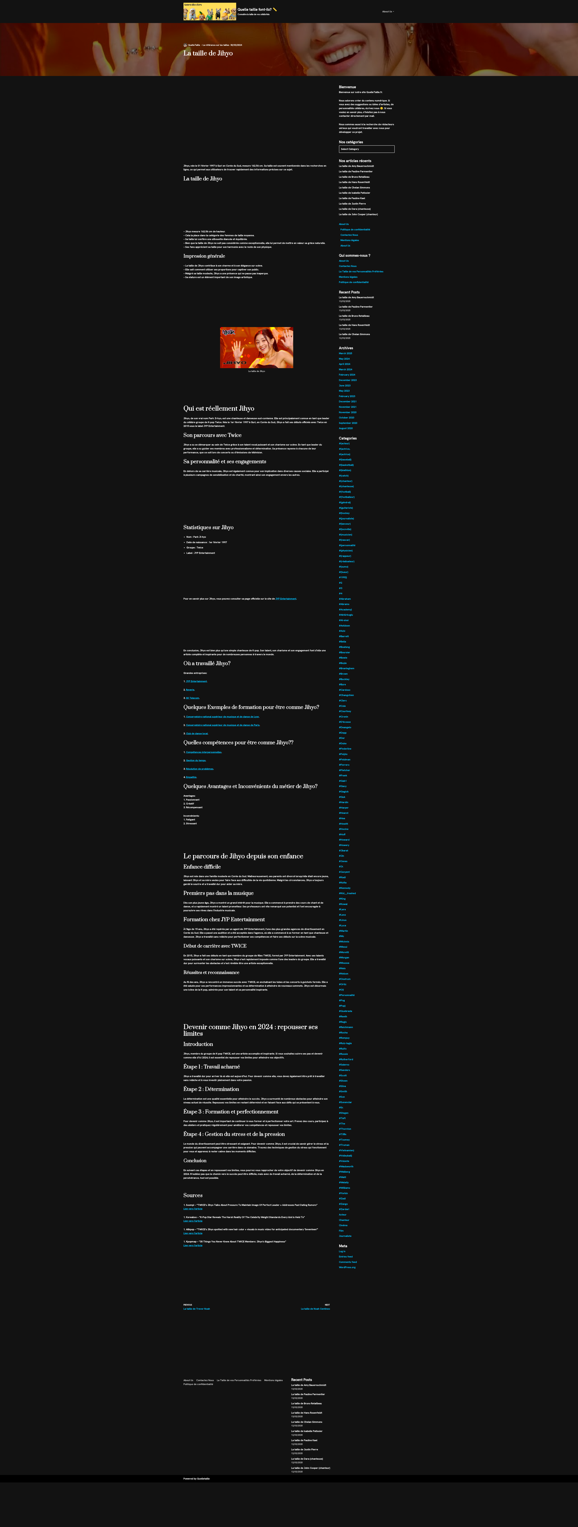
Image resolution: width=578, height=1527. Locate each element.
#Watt (342, 1177)
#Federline (345, 748)
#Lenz (342, 914)
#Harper (344, 807)
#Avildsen (344, 625)
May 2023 (344, 390)
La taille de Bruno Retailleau (354, 176)
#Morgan (344, 957)
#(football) (345, 491)
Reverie (190, 689)
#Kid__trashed (347, 893)
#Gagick (344, 791)
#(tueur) (343, 572)
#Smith (343, 1091)
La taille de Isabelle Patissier (354, 192)
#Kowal (343, 904)
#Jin (341, 855)
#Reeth (343, 1016)
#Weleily (344, 1182)
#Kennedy (344, 888)
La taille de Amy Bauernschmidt (356, 166)
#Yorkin (343, 1193)
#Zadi (342, 1198)
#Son (342, 1096)
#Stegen (343, 1112)
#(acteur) (344, 443)
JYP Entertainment (285, 598)
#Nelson (343, 973)
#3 (340, 588)
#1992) (343, 577)
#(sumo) (343, 566)
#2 (340, 582)
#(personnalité (347, 545)
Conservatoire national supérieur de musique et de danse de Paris (222, 725)
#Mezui (343, 946)
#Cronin (343, 716)
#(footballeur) (346, 497)
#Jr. (341, 866)
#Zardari (344, 1209)
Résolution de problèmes (199, 768)
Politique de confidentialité (355, 229)
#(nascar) (344, 539)
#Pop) (342, 1005)
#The (342, 1123)
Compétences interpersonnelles (203, 752)
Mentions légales (349, 240)
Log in (342, 1251)
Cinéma (343, 1225)
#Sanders (344, 1070)
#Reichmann (346, 1027)
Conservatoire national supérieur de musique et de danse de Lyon (222, 716)
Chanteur (344, 1220)
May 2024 (344, 358)
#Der (342, 738)
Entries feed (346, 1256)
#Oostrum (345, 979)
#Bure (342, 684)
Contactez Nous (349, 234)
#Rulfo (342, 1048)
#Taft (342, 1118)
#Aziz (342, 630)
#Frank (343, 775)
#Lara (342, 909)
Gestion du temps (196, 760)
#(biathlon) (345, 470)
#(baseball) (345, 459)
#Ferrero (344, 764)
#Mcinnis (344, 941)
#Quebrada (345, 1011)
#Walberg (344, 1171)
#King (342, 898)
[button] (393, 11)
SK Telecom (192, 698)
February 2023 (347, 396)
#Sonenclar (345, 1102)
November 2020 (347, 412)
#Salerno (344, 1064)
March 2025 (345, 353)
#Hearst (343, 813)
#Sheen (343, 1080)
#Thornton (345, 1128)
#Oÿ (341, 989)
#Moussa (344, 962)
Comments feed (348, 1262)
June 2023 (344, 385)
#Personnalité (347, 995)
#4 (340, 593)
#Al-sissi (344, 620)
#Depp (342, 732)
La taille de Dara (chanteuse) (355, 208)
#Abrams (344, 604)
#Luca (342, 925)
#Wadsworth (346, 1166)
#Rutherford (346, 1059)
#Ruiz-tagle (345, 1043)
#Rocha (343, 1032)
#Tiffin (342, 1134)
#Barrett (344, 636)
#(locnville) (345, 529)
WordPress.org (347, 1267)
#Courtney (345, 711)
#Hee (342, 818)
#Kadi (342, 877)
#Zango (343, 1204)
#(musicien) (345, 534)
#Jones (343, 861)
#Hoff (342, 834)
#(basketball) (346, 465)
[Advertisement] (256, 98)
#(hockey (344, 513)
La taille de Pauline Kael (352, 198)
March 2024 (345, 369)
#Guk (342, 797)
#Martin (343, 930)
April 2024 (344, 364)
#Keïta (342, 882)
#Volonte (344, 1161)
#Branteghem (346, 668)
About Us (344, 224)
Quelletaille (203, 1478)
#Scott (343, 1075)
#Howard (344, 839)
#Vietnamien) (346, 1150)
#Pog (342, 1000)
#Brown (343, 673)
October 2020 (346, 417)
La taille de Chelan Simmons (354, 187)
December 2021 (348, 401)
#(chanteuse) (346, 486)
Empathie (191, 777)
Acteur (342, 1214)
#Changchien (346, 695)
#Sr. (341, 1107)
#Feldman (344, 759)
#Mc (341, 936)
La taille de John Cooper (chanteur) (358, 214)
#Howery (344, 845)
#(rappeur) (345, 556)
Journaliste (345, 1236)
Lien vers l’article (192, 1208)
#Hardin (343, 802)
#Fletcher (344, 770)
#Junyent (344, 871)
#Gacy (342, 786)
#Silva (342, 1086)
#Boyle (343, 663)
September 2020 (348, 423)
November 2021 (347, 406)
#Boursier (344, 652)
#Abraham (345, 598)
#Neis (342, 968)
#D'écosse (345, 721)
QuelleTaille (194, 45)
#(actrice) (344, 454)
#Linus (342, 920)
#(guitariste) (346, 507)
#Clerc (343, 700)
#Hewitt (343, 823)
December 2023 (348, 380)
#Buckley (344, 679)
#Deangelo (345, 727)
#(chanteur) (345, 481)
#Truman (344, 1145)
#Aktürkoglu (346, 614)
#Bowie (343, 657)
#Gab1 (343, 780)
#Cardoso (344, 689)
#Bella (342, 641)
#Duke (342, 743)
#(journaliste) (346, 518)
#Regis (343, 1021)
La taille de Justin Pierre (352, 203)
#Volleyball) (345, 1155)
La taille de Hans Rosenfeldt (354, 182)
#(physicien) (346, 550)
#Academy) (345, 609)
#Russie (343, 1054)
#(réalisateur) (346, 561)
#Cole (342, 706)
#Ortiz (342, 984)
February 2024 (347, 374)
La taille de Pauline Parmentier (356, 171)
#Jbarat (343, 850)
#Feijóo (343, 754)
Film (341, 1230)
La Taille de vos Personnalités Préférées (361, 271)
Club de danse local (197, 733)
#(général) (345, 502)
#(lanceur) (345, 523)
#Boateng (344, 647)
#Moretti (344, 952)
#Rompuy (344, 1037)
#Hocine (343, 829)
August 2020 (346, 428)
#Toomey (344, 1139)
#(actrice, (344, 448)
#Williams (344, 1187)
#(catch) (343, 475)
